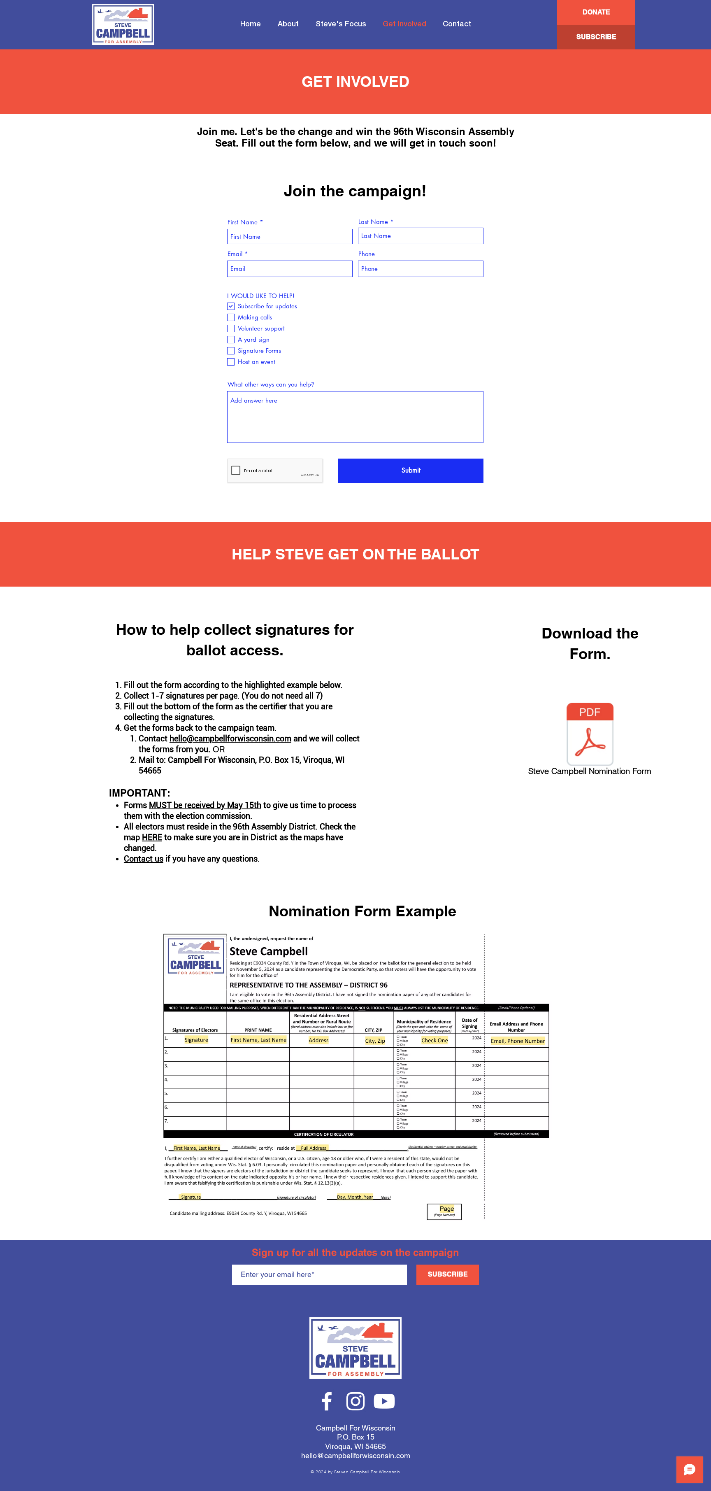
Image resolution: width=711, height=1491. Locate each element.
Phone (366, 254)
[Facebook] (326, 1401)
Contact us (143, 859)
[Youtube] (384, 1401)
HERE (152, 837)
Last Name (373, 222)
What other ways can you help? (271, 384)
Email (235, 254)
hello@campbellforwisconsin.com (230, 738)
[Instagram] (355, 1401)
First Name (243, 222)
